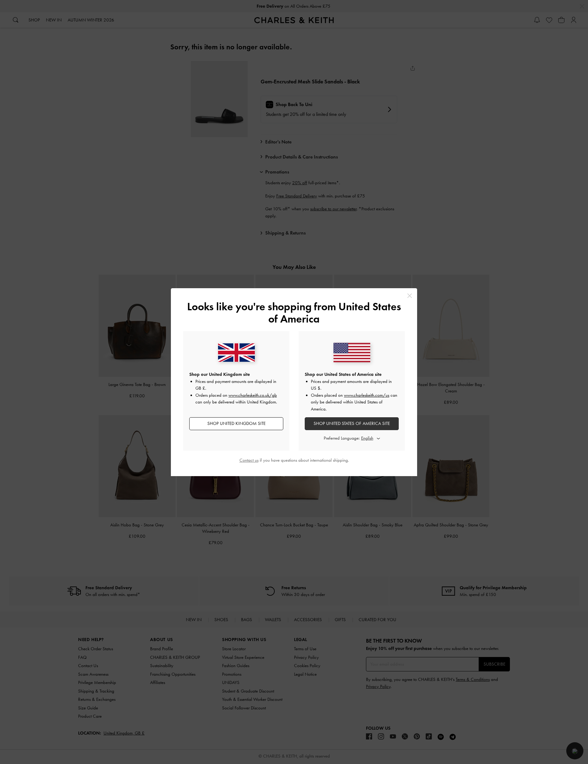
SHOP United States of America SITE (352, 423)
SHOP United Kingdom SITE (236, 423)
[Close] (409, 295)
